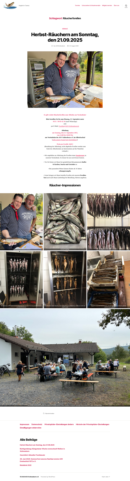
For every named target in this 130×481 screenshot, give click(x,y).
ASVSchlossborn (60, 46)
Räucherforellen (49, 413)
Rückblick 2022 (25, 465)
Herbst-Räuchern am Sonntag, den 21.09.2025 (65, 37)
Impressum (24, 424)
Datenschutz (36, 424)
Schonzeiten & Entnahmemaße (91, 5)
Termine (77, 5)
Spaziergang (80, 155)
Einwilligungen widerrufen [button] (30, 428)
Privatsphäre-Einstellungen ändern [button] (59, 424)
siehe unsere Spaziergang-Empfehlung (65, 140)
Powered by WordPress (48, 477)
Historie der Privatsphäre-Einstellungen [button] (92, 424)
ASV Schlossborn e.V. (32, 477)
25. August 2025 (74, 46)
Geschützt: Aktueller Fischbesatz (32, 455)
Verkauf (65, 28)
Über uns (116, 5)
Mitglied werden (107, 5)
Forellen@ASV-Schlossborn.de (69, 126)
